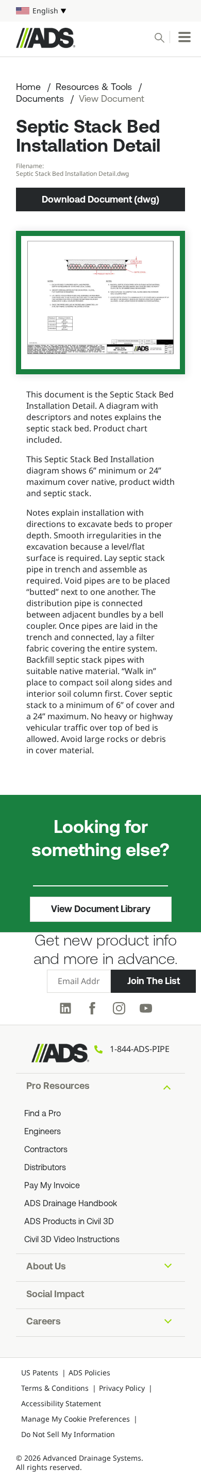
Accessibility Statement (61, 1403)
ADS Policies (89, 1372)
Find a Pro (42, 1114)
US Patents (39, 1372)
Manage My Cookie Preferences (75, 1419)
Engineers (42, 1132)
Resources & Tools (94, 88)
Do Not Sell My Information (68, 1434)
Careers (43, 1322)
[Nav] (184, 37)
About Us (46, 1267)
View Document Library (100, 909)
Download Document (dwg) (100, 199)
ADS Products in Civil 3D (69, 1222)
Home (28, 88)
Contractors (46, 1150)
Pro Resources (58, 1087)
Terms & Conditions (55, 1388)
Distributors (45, 1168)
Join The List (153, 981)
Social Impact (55, 1295)
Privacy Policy (122, 1388)
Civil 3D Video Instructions (72, 1240)
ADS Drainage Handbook (70, 1204)
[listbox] (100, 10)
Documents (40, 99)
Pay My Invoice (52, 1186)
